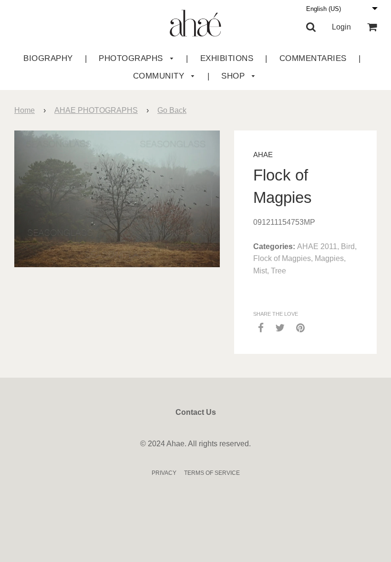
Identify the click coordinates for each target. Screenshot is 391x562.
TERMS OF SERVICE (212, 473)
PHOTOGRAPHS (132, 58)
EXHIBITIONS (227, 58)
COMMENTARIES (313, 58)
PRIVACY (164, 473)
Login (341, 27)
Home (24, 110)
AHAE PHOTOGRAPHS (96, 110)
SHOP (234, 75)
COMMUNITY (160, 75)
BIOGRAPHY (48, 58)
